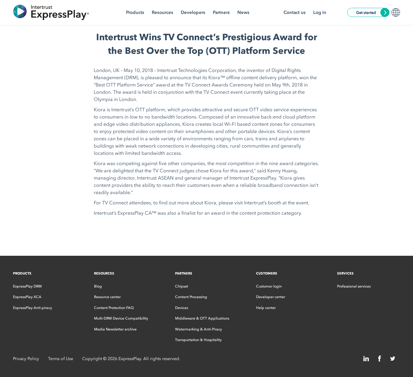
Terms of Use (60, 358)
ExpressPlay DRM (27, 286)
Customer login (269, 286)
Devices (181, 308)
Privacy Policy (26, 358)
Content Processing (191, 297)
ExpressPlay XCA (27, 297)
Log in (319, 12)
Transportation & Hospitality (198, 340)
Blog (98, 286)
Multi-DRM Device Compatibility (121, 318)
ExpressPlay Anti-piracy (32, 308)
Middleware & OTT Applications (202, 318)
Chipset (181, 286)
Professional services (354, 286)
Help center (266, 308)
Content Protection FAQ (114, 308)
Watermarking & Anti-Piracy (198, 329)
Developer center (270, 297)
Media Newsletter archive (115, 329)
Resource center (107, 297)
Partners (221, 12)
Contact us (295, 12)
